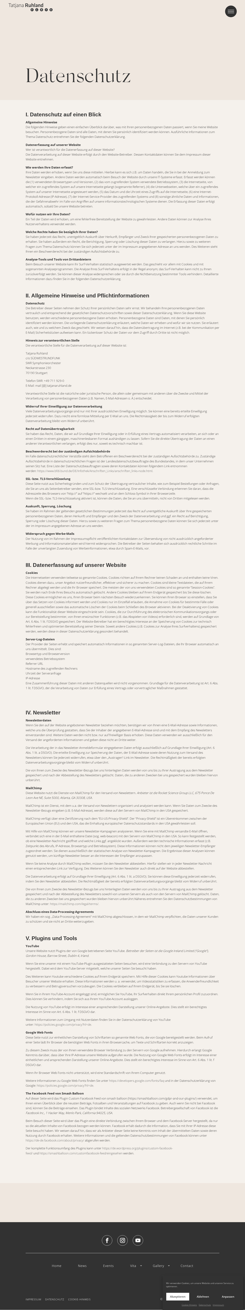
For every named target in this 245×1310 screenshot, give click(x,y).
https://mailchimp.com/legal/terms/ (74, 904)
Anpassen (228, 1296)
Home (57, 1266)
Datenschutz (205, 1304)
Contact (187, 1266)
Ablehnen (203, 1296)
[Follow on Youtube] (138, 1240)
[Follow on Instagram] (122, 1240)
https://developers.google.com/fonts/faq (136, 1081)
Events (108, 1266)
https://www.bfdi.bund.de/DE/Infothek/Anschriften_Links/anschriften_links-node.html (94, 471)
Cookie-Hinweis (189, 1304)
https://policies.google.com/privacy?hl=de (63, 1024)
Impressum (218, 1304)
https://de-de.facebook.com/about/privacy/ (55, 1140)
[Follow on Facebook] (107, 1240)
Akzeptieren (177, 1296)
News (82, 1266)
